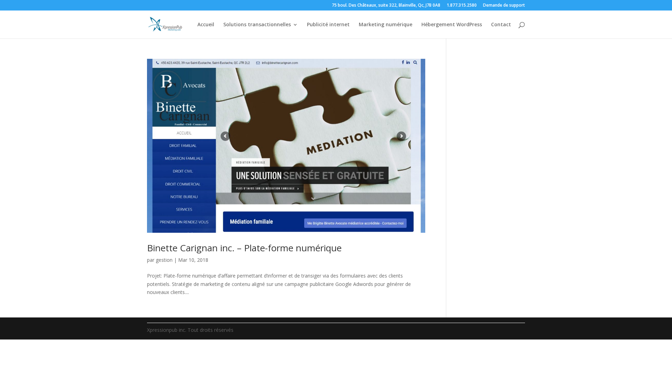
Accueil (205, 25)
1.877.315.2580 (462, 5)
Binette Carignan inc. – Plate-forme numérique (244, 247)
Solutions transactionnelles (257, 25)
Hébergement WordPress (451, 25)
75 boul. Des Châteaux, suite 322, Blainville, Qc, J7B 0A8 (386, 5)
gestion (164, 260)
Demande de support (504, 5)
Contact (501, 25)
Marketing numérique (385, 25)
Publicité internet (328, 25)
